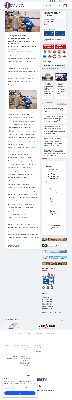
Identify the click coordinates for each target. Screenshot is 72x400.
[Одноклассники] (11, 246)
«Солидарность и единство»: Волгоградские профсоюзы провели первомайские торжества (49, 88)
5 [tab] (66, 320)
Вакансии (50, 333)
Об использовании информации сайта (12, 357)
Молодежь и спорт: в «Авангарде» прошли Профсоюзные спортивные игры (61, 88)
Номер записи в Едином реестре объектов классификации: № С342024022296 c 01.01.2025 (25, 361)
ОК (20, 393)
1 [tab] (61, 320)
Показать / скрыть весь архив (51, 312)
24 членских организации (54, 65)
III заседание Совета (52, 14)
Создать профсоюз (60, 46)
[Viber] (16, 246)
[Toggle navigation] (64, 5)
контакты (39, 333)
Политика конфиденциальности (38, 352)
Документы (47, 103)
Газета (29, 51)
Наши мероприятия (50, 69)
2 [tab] (62, 320)
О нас (30, 333)
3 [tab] (63, 320)
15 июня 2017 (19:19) (16, 49)
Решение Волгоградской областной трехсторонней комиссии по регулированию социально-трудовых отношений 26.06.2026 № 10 (54, 130)
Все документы (62, 103)
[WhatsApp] (18, 246)
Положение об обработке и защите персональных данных (38, 344)
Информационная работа (17, 51)
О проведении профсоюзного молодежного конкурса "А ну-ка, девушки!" (54, 109)
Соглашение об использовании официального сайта (12, 343)
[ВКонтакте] (9, 246)
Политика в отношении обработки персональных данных (25, 345)
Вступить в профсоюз (48, 46)
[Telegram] (13, 246)
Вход (60, 1)
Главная (21, 333)
